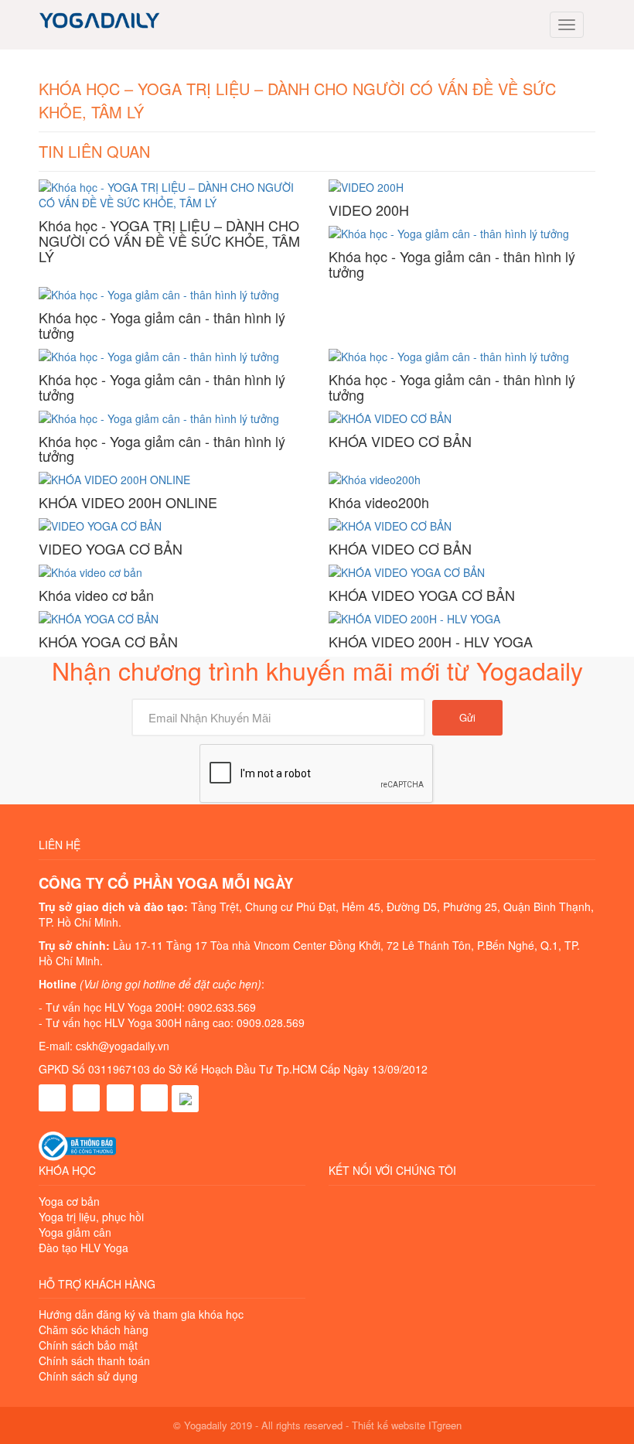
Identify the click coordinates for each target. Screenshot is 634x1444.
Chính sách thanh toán (94, 1360)
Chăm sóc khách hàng (93, 1329)
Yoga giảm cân (75, 1232)
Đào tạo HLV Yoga (83, 1247)
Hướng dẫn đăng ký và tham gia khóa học (141, 1314)
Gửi (467, 717)
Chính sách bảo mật (88, 1345)
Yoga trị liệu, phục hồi (91, 1216)
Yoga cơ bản (69, 1201)
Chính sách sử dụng (88, 1376)
